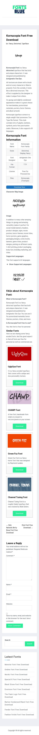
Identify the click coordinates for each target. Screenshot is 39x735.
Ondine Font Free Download (16, 670)
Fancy (11, 44)
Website (9, 604)
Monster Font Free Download (17, 665)
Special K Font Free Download (17, 679)
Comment (10, 556)
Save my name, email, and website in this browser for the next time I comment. (18, 618)
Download (19, 383)
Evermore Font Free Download (17, 689)
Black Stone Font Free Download (18, 684)
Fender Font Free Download (16, 710)
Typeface (25, 44)
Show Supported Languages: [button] (20, 264)
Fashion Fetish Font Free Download (19, 715)
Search (7, 640)
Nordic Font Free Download (16, 675)
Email (8, 594)
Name (9, 585)
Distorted (17, 44)
